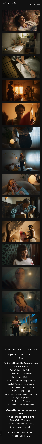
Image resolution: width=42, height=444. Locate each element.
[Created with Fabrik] (1, 433)
